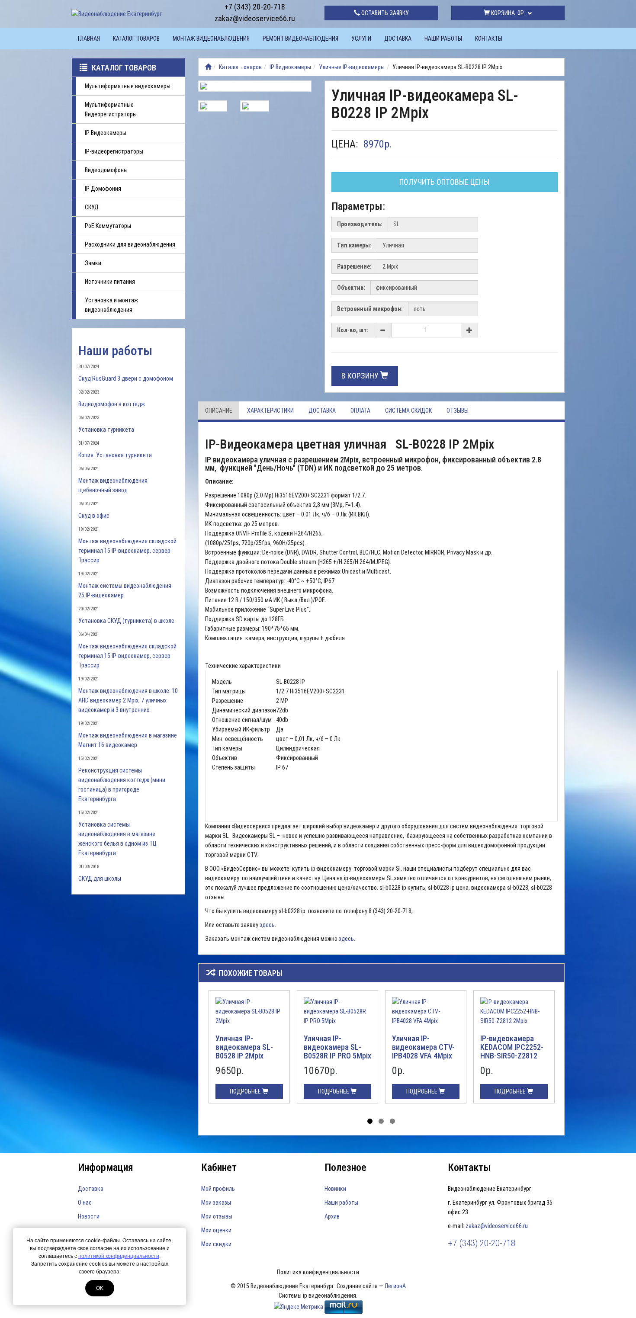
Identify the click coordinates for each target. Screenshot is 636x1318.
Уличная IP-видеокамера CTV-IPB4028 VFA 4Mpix (423, 1047)
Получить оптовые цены (444, 181)
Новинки (335, 1188)
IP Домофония (103, 188)
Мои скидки (216, 1244)
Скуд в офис (93, 515)
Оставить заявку (384, 13)
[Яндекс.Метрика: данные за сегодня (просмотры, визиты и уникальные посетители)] (298, 1307)
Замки (93, 263)
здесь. (268, 924)
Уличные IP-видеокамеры (352, 67)
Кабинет (219, 1167)
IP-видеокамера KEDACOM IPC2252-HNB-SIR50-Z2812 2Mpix (511, 1051)
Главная (89, 38)
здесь (346, 938)
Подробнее (246, 1091)
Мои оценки (216, 1230)
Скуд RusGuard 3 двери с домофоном (125, 378)
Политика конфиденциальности (318, 1272)
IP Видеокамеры (105, 132)
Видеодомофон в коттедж (111, 404)
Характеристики (270, 410)
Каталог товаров (136, 38)
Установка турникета (106, 429)
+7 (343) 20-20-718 (255, 6)
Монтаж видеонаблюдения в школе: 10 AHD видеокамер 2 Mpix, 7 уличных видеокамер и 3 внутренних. (128, 700)
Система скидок (408, 410)
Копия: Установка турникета (115, 455)
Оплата (360, 410)
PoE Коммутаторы (108, 225)
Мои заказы (216, 1202)
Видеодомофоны (106, 170)
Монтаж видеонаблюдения (211, 38)
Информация (105, 1167)
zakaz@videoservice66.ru (255, 18)
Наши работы (443, 38)
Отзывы (457, 410)
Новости (89, 1216)
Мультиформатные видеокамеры (127, 86)
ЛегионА (395, 1286)
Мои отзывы (216, 1216)
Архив (332, 1216)
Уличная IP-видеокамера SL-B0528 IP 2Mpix (244, 1047)
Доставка (397, 38)
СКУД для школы (99, 878)
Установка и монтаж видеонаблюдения (111, 305)
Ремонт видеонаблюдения (300, 38)
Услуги (361, 38)
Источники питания (110, 281)
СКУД (92, 207)
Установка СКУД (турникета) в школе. (127, 620)
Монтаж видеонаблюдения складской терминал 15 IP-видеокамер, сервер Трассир (127, 551)
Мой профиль (218, 1188)
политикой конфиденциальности (118, 1256)
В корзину (360, 375)
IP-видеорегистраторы (114, 151)
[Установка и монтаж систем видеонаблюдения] (208, 67)
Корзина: (507, 13)
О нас (85, 1202)
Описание (218, 410)
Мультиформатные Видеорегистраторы (111, 109)
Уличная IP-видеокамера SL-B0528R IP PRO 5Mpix (337, 1047)
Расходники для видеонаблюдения (130, 244)
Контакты (488, 38)
